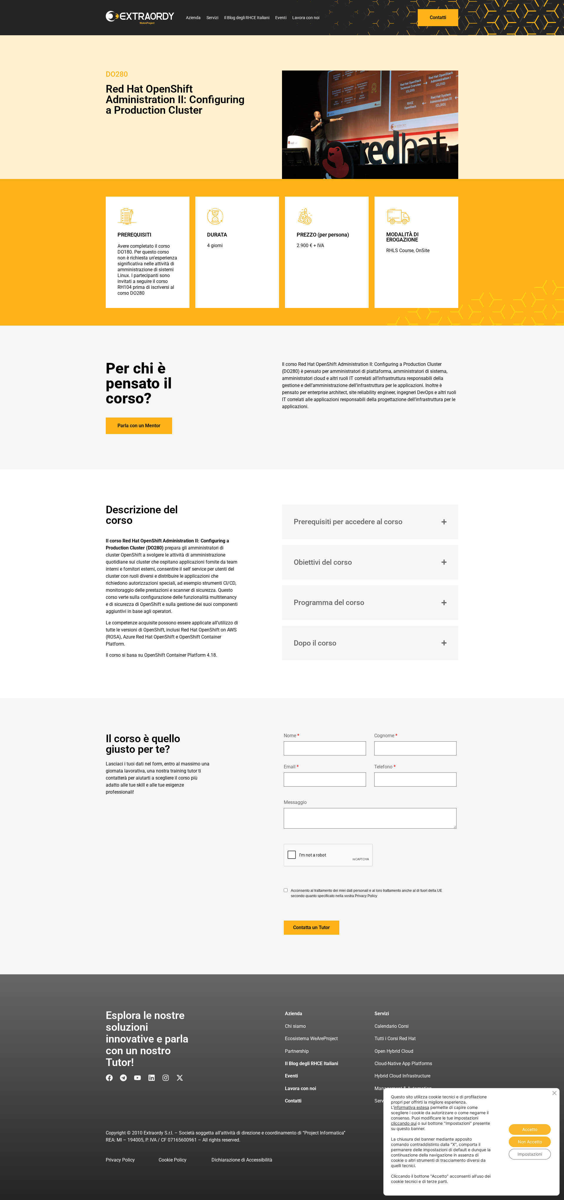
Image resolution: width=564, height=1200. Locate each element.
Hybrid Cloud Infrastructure (402, 1076)
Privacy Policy (120, 1160)
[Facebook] (109, 1077)
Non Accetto (530, 1141)
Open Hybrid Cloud (394, 1051)
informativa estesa (411, 1107)
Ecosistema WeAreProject (311, 1038)
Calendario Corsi (392, 1026)
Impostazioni (530, 1154)
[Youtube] (137, 1077)
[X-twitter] (179, 1077)
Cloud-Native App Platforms (403, 1063)
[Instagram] (165, 1077)
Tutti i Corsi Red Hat (395, 1038)
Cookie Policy (173, 1160)
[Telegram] (123, 1077)
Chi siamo (295, 1026)
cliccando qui (404, 1123)
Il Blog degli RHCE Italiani (246, 17)
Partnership (297, 1051)
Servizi (212, 17)
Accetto (529, 1129)
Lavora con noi (305, 17)
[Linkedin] (151, 1077)
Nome (291, 735)
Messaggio (295, 802)
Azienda (193, 17)
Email (291, 767)
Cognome (385, 735)
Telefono (385, 767)
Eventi (280, 17)
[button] (311, 928)
